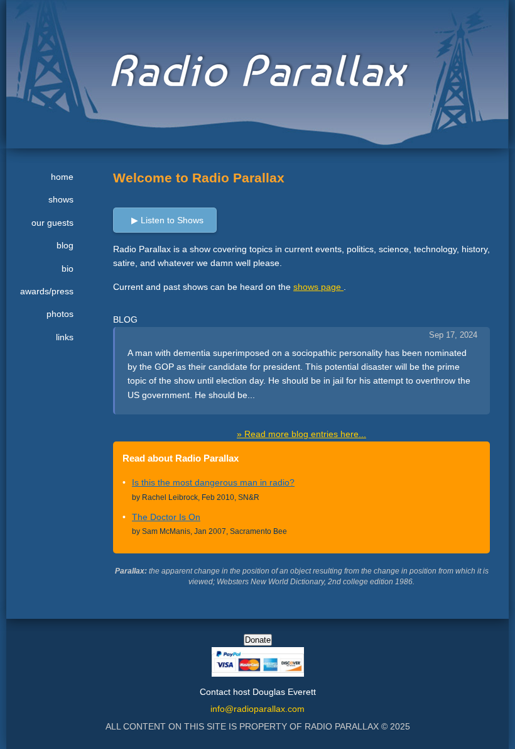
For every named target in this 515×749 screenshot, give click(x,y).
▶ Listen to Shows (167, 220)
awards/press (46, 291)
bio (67, 269)
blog (65, 245)
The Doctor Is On (166, 517)
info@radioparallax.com (257, 709)
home (62, 177)
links (64, 337)
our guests (52, 223)
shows (60, 199)
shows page (318, 287)
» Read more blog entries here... (301, 434)
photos (59, 314)
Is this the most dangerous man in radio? (213, 482)
